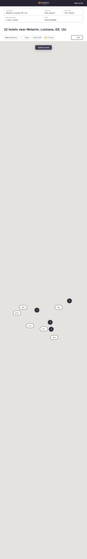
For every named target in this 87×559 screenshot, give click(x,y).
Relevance (11, 37)
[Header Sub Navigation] (5, 3)
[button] (43, 329)
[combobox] (24, 11)
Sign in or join (78, 3)
